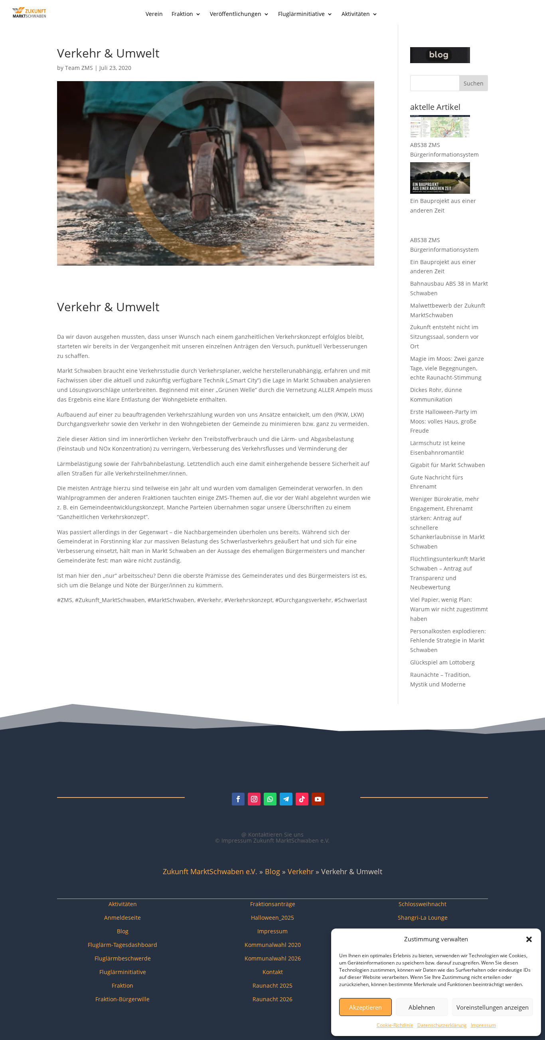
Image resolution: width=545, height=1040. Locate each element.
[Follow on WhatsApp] (270, 799)
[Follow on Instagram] (254, 799)
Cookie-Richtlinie (395, 1025)
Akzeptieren (365, 1007)
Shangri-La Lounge (423, 917)
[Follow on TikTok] (302, 799)
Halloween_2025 (272, 917)
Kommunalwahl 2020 (273, 945)
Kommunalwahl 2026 (273, 958)
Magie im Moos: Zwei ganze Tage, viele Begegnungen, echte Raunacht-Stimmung (447, 368)
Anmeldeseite (122, 917)
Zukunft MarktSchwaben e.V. (210, 871)
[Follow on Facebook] (238, 799)
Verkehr (301, 871)
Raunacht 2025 (272, 985)
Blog (272, 871)
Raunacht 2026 (272, 999)
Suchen (474, 83)
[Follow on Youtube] (318, 799)
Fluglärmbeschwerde (123, 958)
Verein (154, 14)
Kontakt (273, 972)
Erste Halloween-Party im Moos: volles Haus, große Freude (443, 421)
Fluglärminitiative (301, 14)
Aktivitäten (356, 14)
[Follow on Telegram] (286, 799)
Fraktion (182, 14)
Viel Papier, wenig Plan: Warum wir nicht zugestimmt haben (449, 609)
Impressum (483, 1025)
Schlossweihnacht (422, 904)
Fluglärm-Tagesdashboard (122, 945)
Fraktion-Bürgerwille (122, 999)
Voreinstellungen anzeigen (492, 1007)
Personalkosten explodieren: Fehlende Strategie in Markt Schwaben (448, 640)
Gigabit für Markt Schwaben (447, 465)
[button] (529, 939)
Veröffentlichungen (235, 14)
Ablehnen (422, 1007)
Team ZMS (79, 68)
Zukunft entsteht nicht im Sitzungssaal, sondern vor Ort (444, 336)
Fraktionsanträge (272, 904)
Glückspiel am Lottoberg (442, 662)
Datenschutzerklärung (442, 1025)
